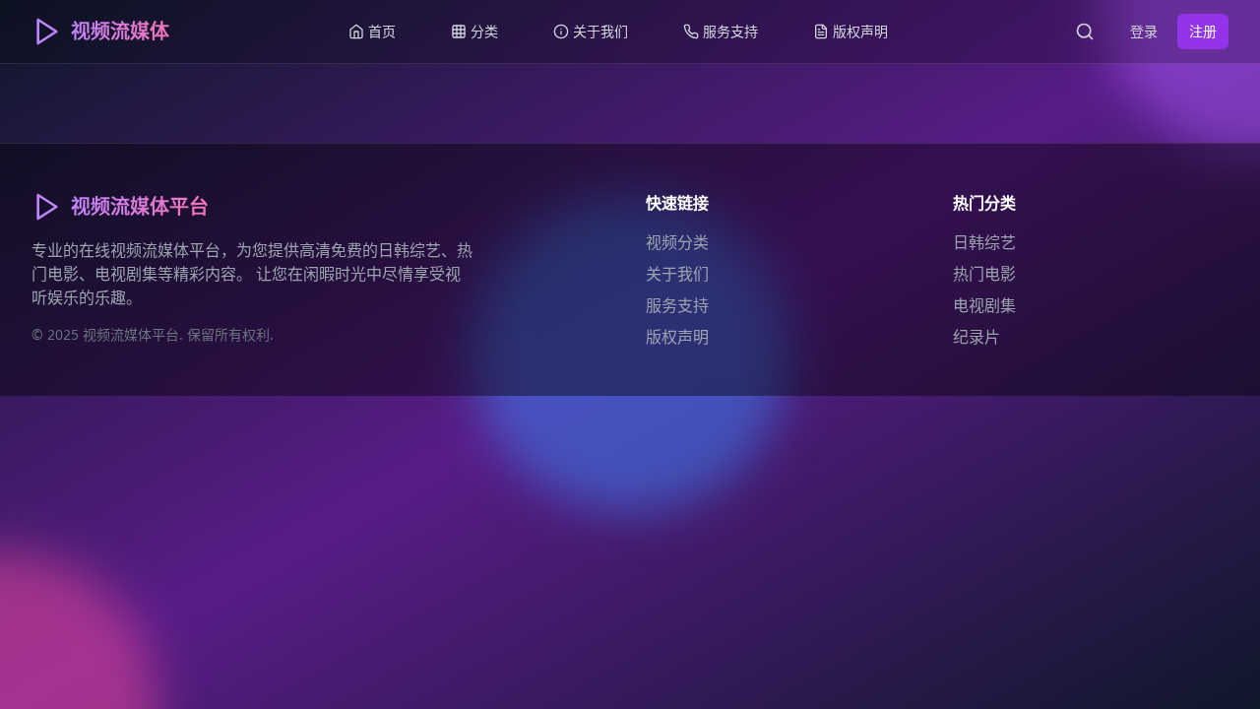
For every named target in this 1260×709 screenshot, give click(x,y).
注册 (1203, 31)
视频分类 (677, 242)
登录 (1144, 31)
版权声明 (677, 337)
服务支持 (677, 305)
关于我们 (677, 274)
